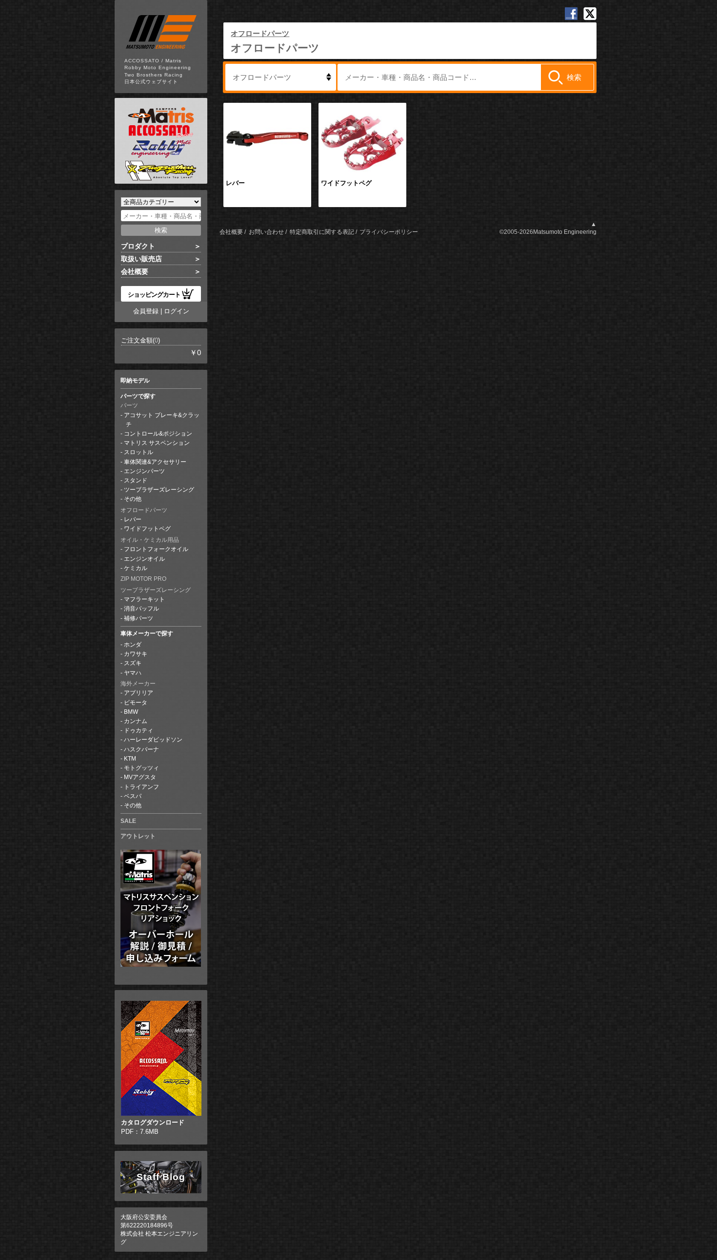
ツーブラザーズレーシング (159, 490)
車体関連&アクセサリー (155, 462)
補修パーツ (138, 618)
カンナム (135, 721)
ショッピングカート (154, 294)
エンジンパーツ (144, 471)
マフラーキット (144, 599)
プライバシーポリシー (388, 232)
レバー (132, 519)
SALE (128, 821)
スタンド (135, 480)
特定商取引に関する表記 (322, 232)
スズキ (132, 663)
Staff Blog (161, 1177)
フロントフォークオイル (156, 549)
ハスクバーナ (141, 749)
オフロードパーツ (143, 510)
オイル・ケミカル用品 (149, 540)
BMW (131, 712)
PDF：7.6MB (152, 1127)
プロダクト (138, 246)
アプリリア (138, 693)
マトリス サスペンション (157, 443)
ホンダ (132, 645)
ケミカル (135, 568)
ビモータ (135, 703)
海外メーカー (138, 684)
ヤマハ (132, 673)
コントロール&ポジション (158, 434)
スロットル (138, 452)
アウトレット (138, 836)
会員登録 (146, 311)
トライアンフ (141, 787)
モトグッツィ (141, 768)
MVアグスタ (140, 777)
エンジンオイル (144, 559)
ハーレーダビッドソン (153, 740)
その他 (132, 499)
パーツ (129, 405)
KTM (130, 759)
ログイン (176, 311)
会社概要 (134, 271)
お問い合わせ (266, 232)
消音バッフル (141, 608)
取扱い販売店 (141, 259)
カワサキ (135, 654)
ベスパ (132, 796)
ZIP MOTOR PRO (143, 579)
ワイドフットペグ (147, 529)
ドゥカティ (138, 730)
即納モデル (135, 380)
